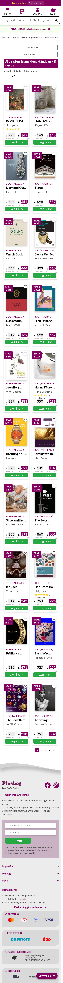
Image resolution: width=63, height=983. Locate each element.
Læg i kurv (16, 142)
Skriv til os (24, 899)
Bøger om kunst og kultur (25, 37)
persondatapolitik (27, 853)
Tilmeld (18, 840)
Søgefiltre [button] (29, 54)
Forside (6, 37)
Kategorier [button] (29, 47)
